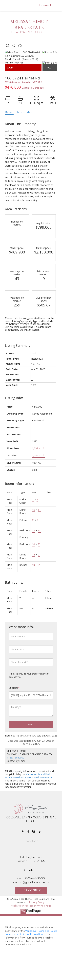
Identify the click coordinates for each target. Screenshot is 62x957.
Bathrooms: (14, 582)
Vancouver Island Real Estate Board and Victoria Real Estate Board (29, 776)
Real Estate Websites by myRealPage (31, 906)
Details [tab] (9, 112)
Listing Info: (14, 398)
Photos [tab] (20, 112)
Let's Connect (31, 890)
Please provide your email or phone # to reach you (28, 675)
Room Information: (19, 483)
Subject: (13, 687)
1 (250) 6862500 (15, 757)
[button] (22, 831)
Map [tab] (29, 112)
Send (31, 724)
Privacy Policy (36, 902)
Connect (45, 5)
